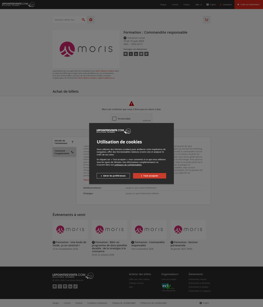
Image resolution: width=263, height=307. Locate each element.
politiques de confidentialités (128, 164)
